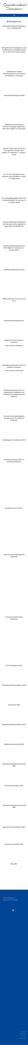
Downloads (23, 1031)
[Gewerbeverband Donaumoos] (14, 7)
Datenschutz (23, 1034)
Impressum (23, 1036)
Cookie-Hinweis (22, 1038)
